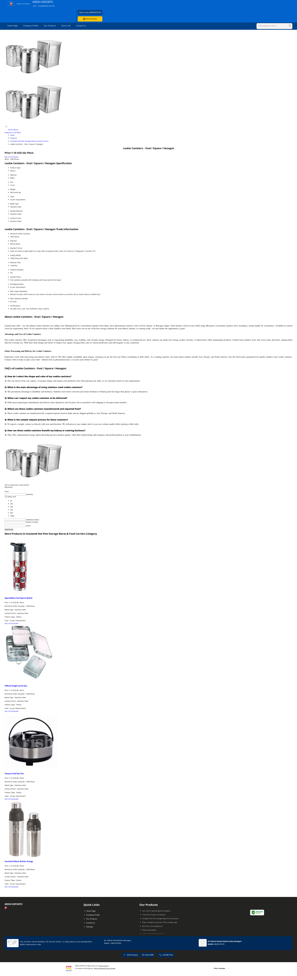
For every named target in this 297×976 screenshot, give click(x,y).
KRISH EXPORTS (44, 3)
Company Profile (30, 25)
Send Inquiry (91, 18)
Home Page (12, 25)
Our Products (50, 25)
